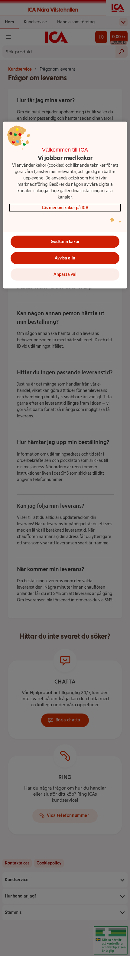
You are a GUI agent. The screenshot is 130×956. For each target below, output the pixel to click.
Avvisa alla (65, 258)
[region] (65, 205)
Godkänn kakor (65, 241)
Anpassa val (65, 274)
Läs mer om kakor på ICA (65, 207)
